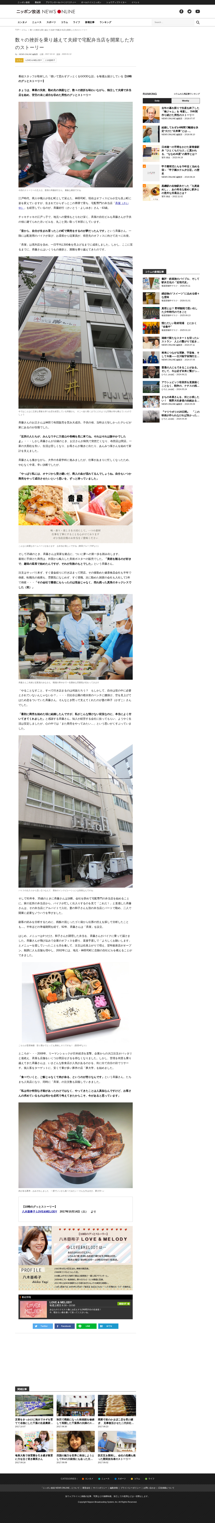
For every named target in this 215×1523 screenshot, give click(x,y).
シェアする (65, 1326)
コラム (64, 22)
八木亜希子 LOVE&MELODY (39, 1211)
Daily (157, 101)
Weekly (185, 101)
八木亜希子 (50, 60)
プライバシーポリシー (131, 1488)
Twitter (189, 11)
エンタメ (22, 22)
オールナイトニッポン (91, 2)
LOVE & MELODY (34, 60)
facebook (181, 11)
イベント (136, 2)
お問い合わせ (149, 1488)
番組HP (123, 1303)
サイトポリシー (100, 1488)
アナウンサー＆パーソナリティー (61, 2)
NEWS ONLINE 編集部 (28, 54)
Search (198, 22)
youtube (198, 11)
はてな (108, 1326)
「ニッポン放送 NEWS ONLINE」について (60, 1488)
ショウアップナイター (116, 2)
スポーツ (51, 22)
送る (86, 1326)
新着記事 (90, 22)
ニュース (36, 22)
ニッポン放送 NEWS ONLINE (52, 11)
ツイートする (43, 1326)
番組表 (38, 2)
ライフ (76, 22)
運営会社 (86, 1488)
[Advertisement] (171, 59)
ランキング (105, 22)
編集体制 (114, 1488)
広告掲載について (166, 1488)
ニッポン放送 (24, 2)
